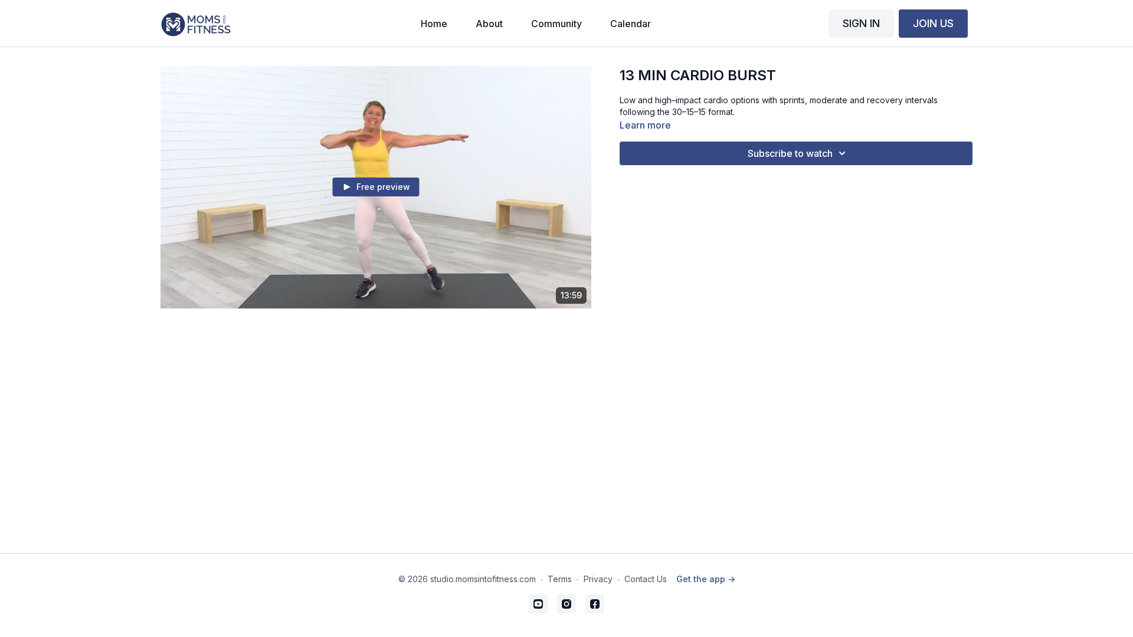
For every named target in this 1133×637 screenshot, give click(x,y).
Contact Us (645, 579)
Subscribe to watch (790, 153)
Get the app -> (705, 579)
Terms (560, 579)
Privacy (598, 579)
